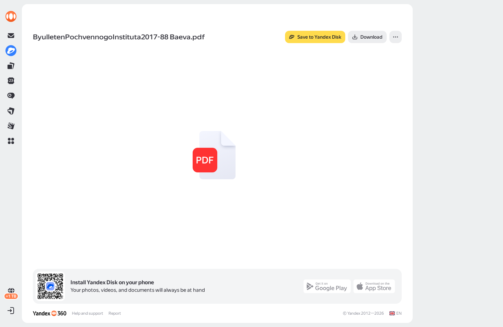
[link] (10, 16)
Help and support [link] (87, 313)
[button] (10, 140)
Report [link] (114, 313)
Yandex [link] (353, 313)
